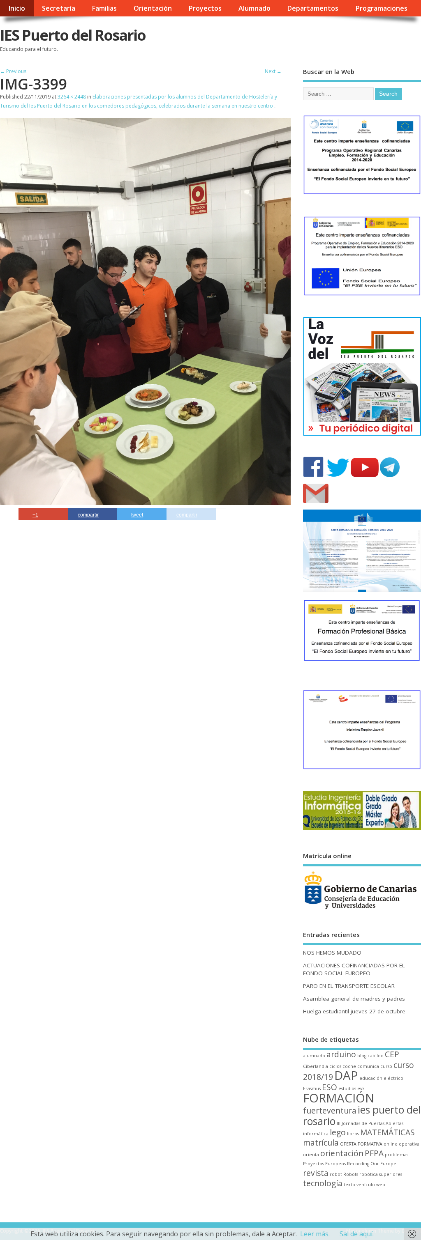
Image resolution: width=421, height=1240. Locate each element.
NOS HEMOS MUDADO (332, 952)
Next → (273, 71)
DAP (346, 1075)
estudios (347, 1088)
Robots (350, 1174)
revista (315, 1173)
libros (353, 1134)
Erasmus (312, 1088)
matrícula (321, 1142)
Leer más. (315, 1233)
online (391, 1144)
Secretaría (58, 8)
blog (361, 1056)
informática (315, 1134)
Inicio (16, 8)
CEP (392, 1054)
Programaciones (381, 8)
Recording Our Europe (371, 1164)
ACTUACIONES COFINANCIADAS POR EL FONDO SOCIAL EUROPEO (354, 969)
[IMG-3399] (145, 502)
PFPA (374, 1153)
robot (336, 1174)
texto (349, 1184)
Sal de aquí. (357, 1233)
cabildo (376, 1056)
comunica (368, 1066)
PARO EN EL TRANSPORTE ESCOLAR (349, 986)
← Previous (13, 71)
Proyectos (205, 8)
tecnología (322, 1183)
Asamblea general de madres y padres (354, 998)
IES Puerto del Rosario (73, 35)
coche (349, 1066)
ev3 (361, 1088)
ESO (329, 1087)
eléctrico (393, 1078)
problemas (396, 1154)
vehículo (365, 1184)
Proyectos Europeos (324, 1164)
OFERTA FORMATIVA (361, 1144)
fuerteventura (329, 1110)
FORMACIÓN (338, 1098)
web (380, 1184)
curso (386, 1066)
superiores (390, 1174)
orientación (341, 1153)
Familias (104, 8)
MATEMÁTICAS (387, 1132)
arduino (341, 1054)
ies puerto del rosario (362, 1115)
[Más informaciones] (221, 514)
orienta (311, 1154)
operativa (409, 1144)
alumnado (314, 1056)
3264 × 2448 (72, 96)
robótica (368, 1174)
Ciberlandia (315, 1066)
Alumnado (254, 8)
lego (338, 1132)
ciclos (335, 1066)
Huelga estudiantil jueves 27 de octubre (354, 1011)
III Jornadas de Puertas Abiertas (370, 1123)
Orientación (153, 8)
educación (370, 1078)
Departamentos (312, 8)
